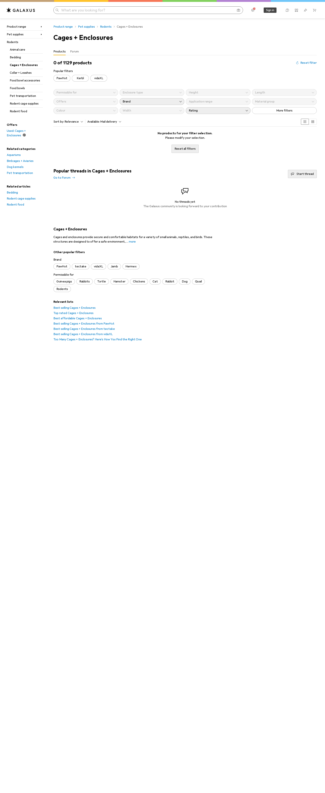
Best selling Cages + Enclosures (74, 308)
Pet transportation (23, 96)
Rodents (12, 42)
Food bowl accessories (25, 80)
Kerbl (80, 78)
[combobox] (72, 122)
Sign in (270, 10)
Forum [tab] (74, 51)
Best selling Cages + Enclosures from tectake (84, 329)
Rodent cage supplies (24, 103)
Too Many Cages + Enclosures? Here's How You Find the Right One (97, 339)
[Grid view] (305, 122)
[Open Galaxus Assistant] (287, 10)
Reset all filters (185, 149)
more (132, 242)
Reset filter (308, 62)
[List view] (313, 122)
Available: (93, 122)
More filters (284, 110)
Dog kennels (15, 167)
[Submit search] (57, 10)
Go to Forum (62, 178)
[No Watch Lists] (305, 10)
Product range (16, 27)
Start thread (305, 174)
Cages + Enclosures (24, 65)
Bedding (15, 57)
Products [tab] (59, 51)
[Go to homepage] (21, 10)
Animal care (17, 50)
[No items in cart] (314, 10)
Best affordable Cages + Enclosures (77, 318)
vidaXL (98, 78)
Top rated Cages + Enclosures (73, 313)
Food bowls (17, 88)
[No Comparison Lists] (296, 10)
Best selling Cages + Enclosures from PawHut (83, 324)
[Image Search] (238, 10)
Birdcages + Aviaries (20, 161)
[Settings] (253, 10)
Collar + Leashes (21, 73)
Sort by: (58, 122)
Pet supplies (15, 34)
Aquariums (14, 155)
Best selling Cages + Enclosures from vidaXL (83, 334)
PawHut (61, 78)
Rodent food (18, 111)
